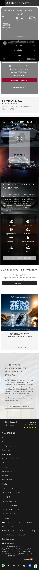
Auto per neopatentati (20, 66)
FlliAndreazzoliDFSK (25, 523)
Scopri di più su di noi (19, 406)
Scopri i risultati (19, 80)
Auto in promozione (20, 69)
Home (4, 438)
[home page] (24, 565)
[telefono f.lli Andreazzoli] (9, 565)
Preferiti (5, 475)
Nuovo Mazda (6, 450)
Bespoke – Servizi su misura (11, 459)
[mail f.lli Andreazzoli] (14, 565)
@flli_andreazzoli (9, 539)
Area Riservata (7, 479)
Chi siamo (5, 463)
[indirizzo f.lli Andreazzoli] (19, 565)
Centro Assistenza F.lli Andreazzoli (13, 535)
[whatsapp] (3, 565)
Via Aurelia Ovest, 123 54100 (12, 493)
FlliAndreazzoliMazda (11, 523)
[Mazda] (5, 426)
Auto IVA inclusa (20, 72)
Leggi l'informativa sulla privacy (12, 549)
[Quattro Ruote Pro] (35, 559)
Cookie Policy (27, 549)
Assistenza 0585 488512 (11, 506)
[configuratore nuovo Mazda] (19, 132)
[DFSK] (12, 425)
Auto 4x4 (20, 75)
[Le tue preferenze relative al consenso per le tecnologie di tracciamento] (35, 566)
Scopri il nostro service (19, 258)
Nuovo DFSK (6, 454)
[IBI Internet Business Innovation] (31, 559)
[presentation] (3, 322)
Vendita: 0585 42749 (10, 502)
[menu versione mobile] (2, 3)
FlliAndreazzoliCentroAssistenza (12, 527)
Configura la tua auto (9, 446)
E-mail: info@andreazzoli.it (11, 510)
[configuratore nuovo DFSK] (19, 162)
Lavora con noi (7, 471)
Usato (4, 442)
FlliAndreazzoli (9, 543)
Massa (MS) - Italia (9, 497)
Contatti (5, 467)
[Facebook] (30, 565)
